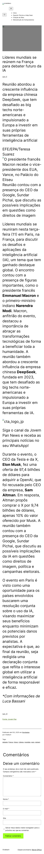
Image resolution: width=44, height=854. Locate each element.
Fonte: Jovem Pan (9, 719)
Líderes (21, 742)
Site (4, 818)
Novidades (25, 732)
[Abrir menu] (4, 14)
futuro (16, 742)
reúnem (37, 742)
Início (15, 13)
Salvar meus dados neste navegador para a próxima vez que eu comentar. (22, 829)
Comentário (8, 776)
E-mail (6, 809)
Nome (6, 799)
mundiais (27, 742)
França (10, 742)
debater (5, 742)
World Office (37, 850)
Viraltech (5, 850)
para (32, 742)
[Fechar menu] (11, 8)
